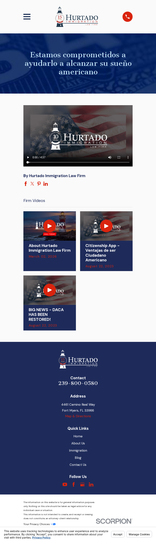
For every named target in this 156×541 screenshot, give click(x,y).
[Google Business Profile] (82, 484)
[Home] (76, 16)
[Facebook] (73, 484)
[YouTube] (65, 484)
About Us (78, 443)
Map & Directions (78, 416)
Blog (78, 458)
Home (78, 436)
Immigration (78, 450)
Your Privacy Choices (37, 524)
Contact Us (78, 465)
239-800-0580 (78, 383)
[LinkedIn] (91, 484)
